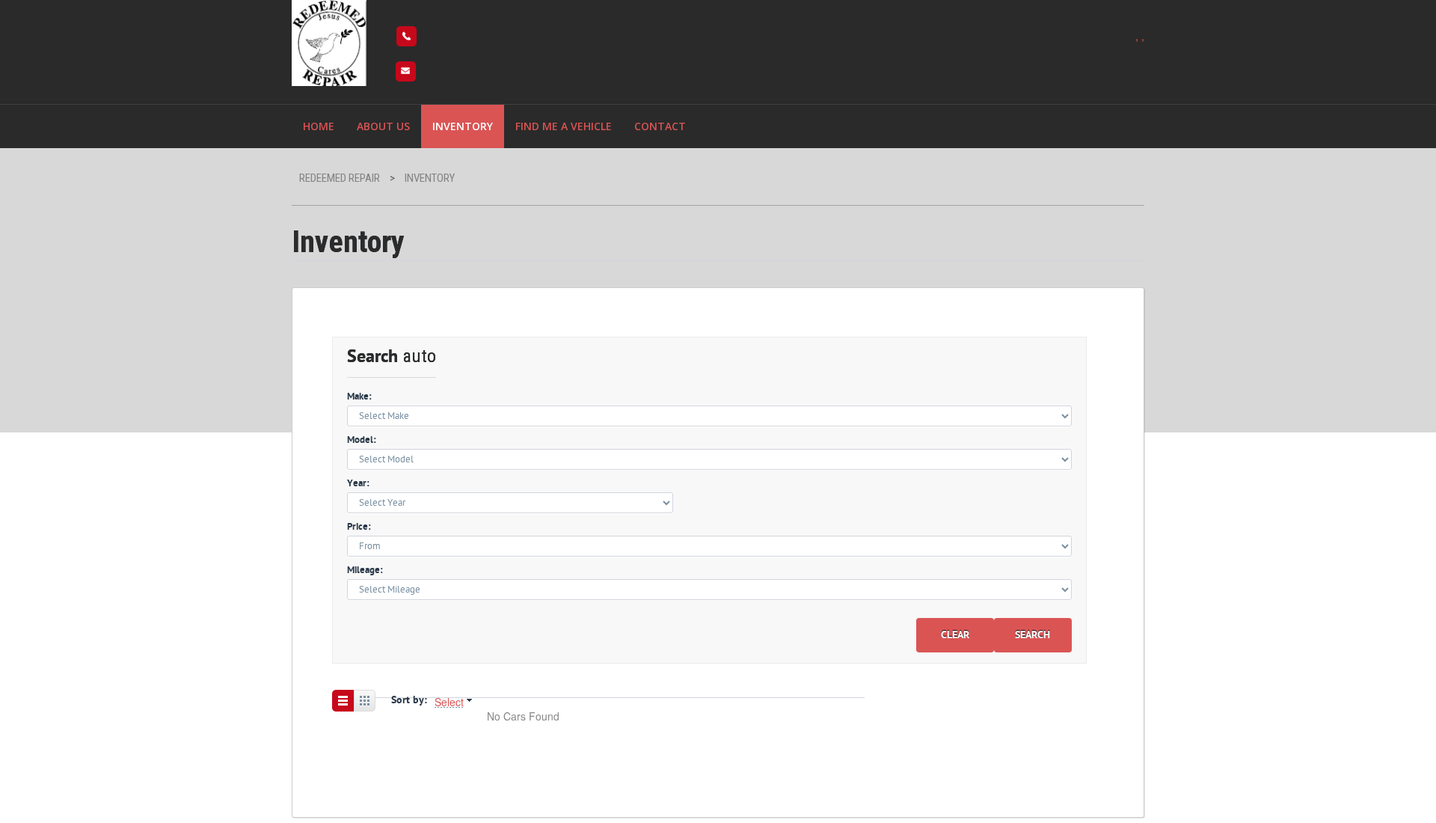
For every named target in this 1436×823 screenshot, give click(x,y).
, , (1139, 35)
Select (449, 702)
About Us (383, 126)
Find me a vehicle (563, 126)
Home (318, 126)
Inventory (462, 126)
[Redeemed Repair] (329, 40)
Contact (660, 126)
